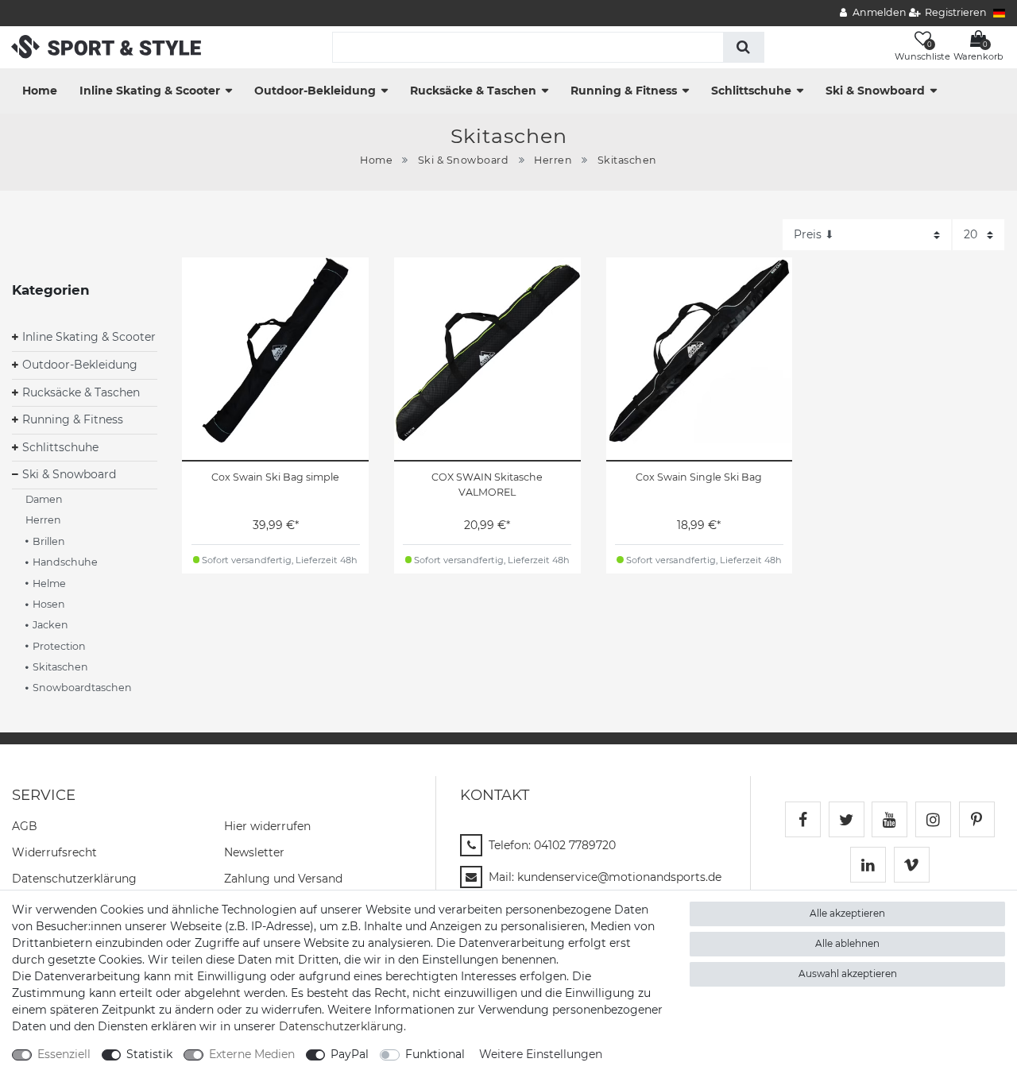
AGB (24, 826)
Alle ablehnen (847, 943)
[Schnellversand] (106, 46)
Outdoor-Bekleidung (315, 90)
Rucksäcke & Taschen (473, 90)
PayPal (350, 1054)
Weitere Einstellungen (540, 1054)
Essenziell (64, 1054)
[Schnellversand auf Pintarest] (977, 819)
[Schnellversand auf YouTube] (889, 819)
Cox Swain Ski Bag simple (275, 477)
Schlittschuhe (751, 90)
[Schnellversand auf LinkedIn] (868, 865)
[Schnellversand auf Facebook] (803, 819)
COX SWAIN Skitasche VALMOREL (487, 484)
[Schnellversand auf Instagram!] (933, 819)
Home (39, 90)
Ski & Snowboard (875, 90)
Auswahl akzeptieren (848, 973)
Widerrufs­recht (54, 852)
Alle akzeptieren (847, 913)
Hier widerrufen (267, 826)
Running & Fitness (623, 90)
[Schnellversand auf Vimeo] (912, 865)
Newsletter (254, 852)
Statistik (149, 1054)
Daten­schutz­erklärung (74, 878)
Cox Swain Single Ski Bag (699, 477)
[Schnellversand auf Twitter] (846, 819)
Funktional (435, 1054)
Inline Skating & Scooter (149, 90)
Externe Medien (252, 1054)
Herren (553, 160)
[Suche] (743, 47)
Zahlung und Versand (283, 878)
